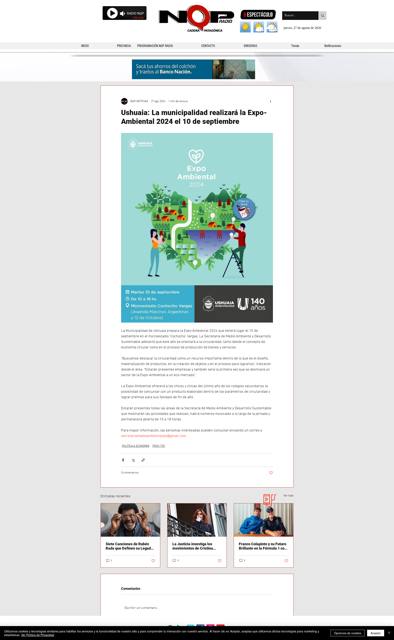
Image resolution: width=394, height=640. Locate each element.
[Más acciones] (270, 101)
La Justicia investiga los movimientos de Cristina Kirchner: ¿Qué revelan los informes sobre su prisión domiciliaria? (194, 546)
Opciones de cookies (347, 633)
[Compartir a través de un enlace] (143, 460)
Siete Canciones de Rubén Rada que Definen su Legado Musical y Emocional (129, 546)
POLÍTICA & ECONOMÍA (135, 446)
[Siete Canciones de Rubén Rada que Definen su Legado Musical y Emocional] (130, 520)
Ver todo (288, 495)
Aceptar (376, 633)
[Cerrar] (389, 633)
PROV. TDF (158, 446)
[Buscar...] (322, 15)
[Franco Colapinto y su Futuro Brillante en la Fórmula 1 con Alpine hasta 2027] (263, 520)
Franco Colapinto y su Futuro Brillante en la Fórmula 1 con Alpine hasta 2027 (262, 546)
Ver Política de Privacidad (37, 635)
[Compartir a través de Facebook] (123, 460)
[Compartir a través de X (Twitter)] (133, 460)
